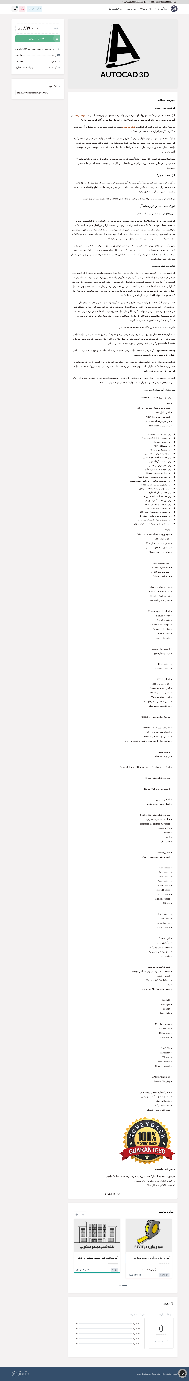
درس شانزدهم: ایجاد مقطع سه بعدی (155, 488)
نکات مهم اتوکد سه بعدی (163, 266)
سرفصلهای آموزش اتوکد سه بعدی (159, 390)
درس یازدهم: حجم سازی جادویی (157, 469)
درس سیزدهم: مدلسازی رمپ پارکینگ (155, 477)
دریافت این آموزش (37, 38)
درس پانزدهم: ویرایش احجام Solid (156, 485)
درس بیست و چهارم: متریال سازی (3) (155, 520)
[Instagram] (14, 1373)
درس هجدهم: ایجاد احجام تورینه (158, 496)
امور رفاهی (131, 9)
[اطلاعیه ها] (22, 9)
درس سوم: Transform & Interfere (157, 438)
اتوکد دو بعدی (79, 115)
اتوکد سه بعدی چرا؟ (166, 175)
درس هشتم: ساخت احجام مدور (157, 457)
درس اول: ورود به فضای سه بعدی (156, 397)
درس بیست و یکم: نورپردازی (159, 508)
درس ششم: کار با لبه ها (161, 450)
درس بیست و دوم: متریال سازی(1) (156, 512)
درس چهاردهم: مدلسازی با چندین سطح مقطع (151, 481)
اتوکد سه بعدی (128, 127)
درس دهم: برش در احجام (160, 465)
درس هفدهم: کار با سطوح (160, 492)
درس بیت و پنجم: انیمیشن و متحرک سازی (153, 523)
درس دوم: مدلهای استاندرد (160, 434)
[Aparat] (26, 1373)
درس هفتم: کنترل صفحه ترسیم (157, 453)
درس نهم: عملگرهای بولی (160, 461)
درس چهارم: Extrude (162, 442)
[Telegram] (20, 1373)
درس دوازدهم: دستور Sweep (159, 473)
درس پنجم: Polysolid (163, 446)
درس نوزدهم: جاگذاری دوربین (158, 500)
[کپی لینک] (46, 93)
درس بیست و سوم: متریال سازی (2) (155, 516)
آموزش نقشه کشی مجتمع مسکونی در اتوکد (98, 1258)
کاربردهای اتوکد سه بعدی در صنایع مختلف (156, 213)
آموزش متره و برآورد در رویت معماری (151, 1258)
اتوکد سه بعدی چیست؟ (164, 108)
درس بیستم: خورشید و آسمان (158, 504)
